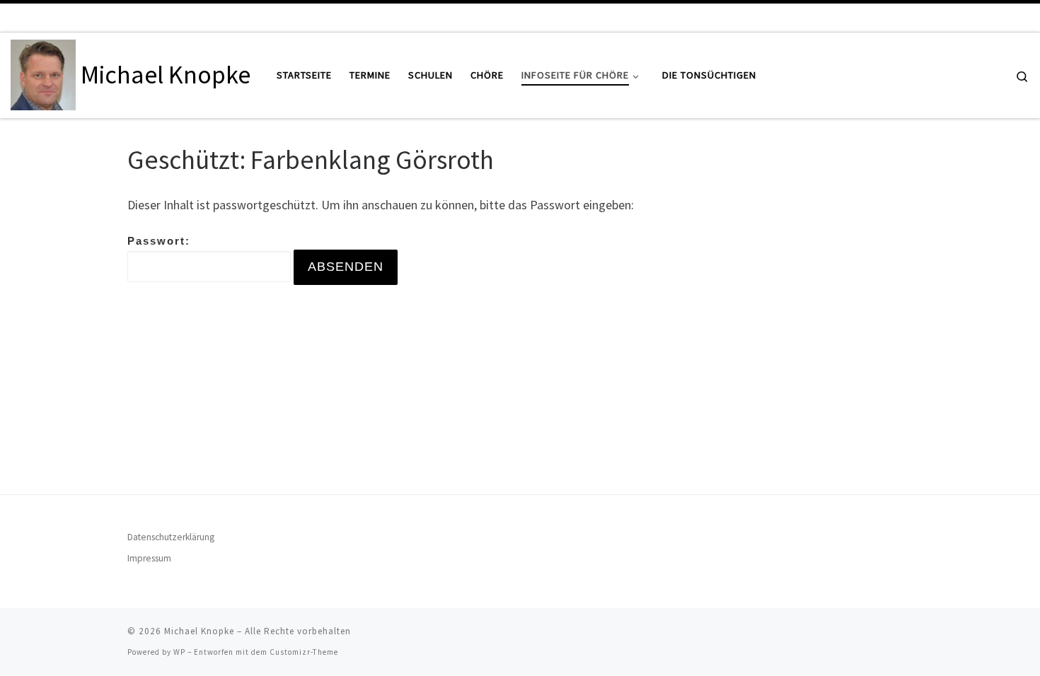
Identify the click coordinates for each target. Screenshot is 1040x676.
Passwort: (158, 241)
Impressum (149, 558)
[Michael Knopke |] (43, 72)
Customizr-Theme (304, 652)
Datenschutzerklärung (170, 537)
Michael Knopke (199, 631)
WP (179, 652)
